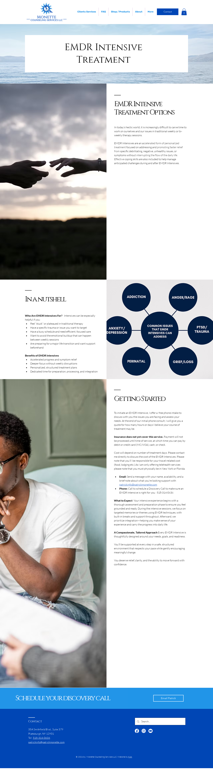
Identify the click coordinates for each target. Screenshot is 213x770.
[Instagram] (144, 731)
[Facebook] (137, 731)
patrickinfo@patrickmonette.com (46, 742)
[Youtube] (150, 731)
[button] (184, 11)
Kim (130, 757)
